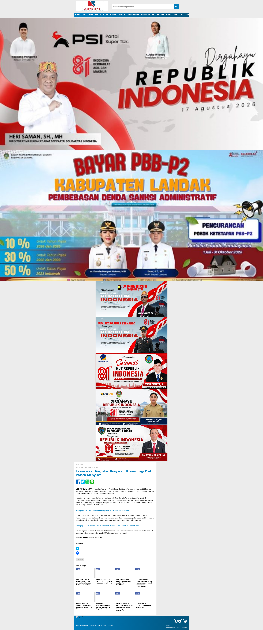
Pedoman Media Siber (172, 627)
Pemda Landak (101, 14)
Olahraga (160, 14)
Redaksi (167, 625)
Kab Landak (88, 14)
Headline (80, 559)
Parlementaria (147, 14)
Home (78, 14)
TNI (181, 14)
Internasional (133, 14)
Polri (176, 14)
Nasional (122, 14)
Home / (78, 464)
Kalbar (113, 14)
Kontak (184, 627)
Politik (168, 14)
